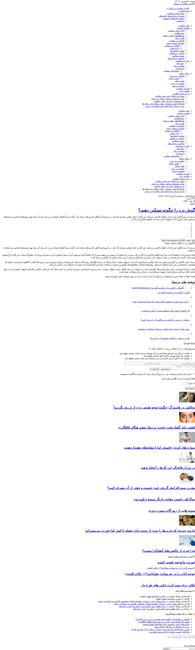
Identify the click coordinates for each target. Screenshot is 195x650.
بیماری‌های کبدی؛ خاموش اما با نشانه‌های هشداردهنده (159, 447)
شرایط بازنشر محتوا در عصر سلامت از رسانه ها (163, 104)
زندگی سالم (184, 73)
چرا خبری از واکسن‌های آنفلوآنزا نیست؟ (168, 551)
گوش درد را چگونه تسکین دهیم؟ (166, 210)
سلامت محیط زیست (175, 43)
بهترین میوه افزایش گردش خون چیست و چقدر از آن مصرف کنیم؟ (151, 488)
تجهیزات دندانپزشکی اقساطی (171, 16)
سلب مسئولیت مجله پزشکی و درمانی (167, 98)
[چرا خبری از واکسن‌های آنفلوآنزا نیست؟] (187, 545)
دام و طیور (174, 48)
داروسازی (180, 68)
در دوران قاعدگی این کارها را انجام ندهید (168, 467)
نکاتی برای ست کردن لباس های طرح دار (168, 585)
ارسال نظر (165, 369)
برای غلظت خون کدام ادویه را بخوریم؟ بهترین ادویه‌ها (142, 606)
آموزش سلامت (183, 88)
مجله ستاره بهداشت (175, 13)
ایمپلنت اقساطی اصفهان (173, 18)
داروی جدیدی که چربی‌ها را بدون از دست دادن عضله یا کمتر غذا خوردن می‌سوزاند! (140, 530)
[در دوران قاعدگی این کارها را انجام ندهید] (187, 462)
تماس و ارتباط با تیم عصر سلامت (169, 96)
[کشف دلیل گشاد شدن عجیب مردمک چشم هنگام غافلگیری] (187, 422)
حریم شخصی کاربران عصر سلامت (169, 101)
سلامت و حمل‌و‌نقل (176, 58)
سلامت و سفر (178, 86)
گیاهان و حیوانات (171, 46)
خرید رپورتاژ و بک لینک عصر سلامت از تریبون (164, 106)
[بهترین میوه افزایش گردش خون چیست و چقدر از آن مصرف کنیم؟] (187, 482)
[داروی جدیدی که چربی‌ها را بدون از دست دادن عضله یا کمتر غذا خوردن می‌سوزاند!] (187, 525)
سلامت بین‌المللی (176, 53)
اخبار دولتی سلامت (176, 31)
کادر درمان (179, 38)
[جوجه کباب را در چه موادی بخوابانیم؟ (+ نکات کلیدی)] (171, 568)
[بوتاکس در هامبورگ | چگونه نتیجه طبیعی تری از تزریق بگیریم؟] (187, 402)
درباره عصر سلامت (181, 93)
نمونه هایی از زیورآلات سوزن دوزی (171, 510)
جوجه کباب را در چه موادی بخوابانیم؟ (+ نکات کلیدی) (160, 574)
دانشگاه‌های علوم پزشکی (173, 36)
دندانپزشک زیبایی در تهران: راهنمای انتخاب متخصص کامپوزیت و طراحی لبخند (131, 601)
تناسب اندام (174, 78)
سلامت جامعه (183, 28)
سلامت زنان (184, 91)
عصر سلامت (184, 26)
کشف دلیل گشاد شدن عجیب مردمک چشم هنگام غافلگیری (156, 427)
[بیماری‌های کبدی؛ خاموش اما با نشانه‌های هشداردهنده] (187, 442)
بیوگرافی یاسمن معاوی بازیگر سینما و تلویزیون (164, 499)
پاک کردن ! (155, 369)
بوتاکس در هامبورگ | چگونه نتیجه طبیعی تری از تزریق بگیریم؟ (154, 407)
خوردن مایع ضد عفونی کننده (176, 562)
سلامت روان (178, 66)
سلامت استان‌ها (177, 51)
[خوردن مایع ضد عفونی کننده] (181, 556)
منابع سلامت (184, 11)
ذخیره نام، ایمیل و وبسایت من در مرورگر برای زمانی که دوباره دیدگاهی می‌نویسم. (156, 374)
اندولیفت (180, 21)
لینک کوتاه (190, 240)
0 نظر (192, 203)
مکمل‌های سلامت (171, 71)
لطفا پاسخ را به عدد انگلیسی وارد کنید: (178, 379)
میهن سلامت (189, 641)
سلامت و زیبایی (177, 83)
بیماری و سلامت (182, 61)
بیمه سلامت (179, 33)
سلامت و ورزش (177, 76)
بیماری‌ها (180, 63)
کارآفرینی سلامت (176, 41)
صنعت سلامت (178, 56)
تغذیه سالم (179, 81)
